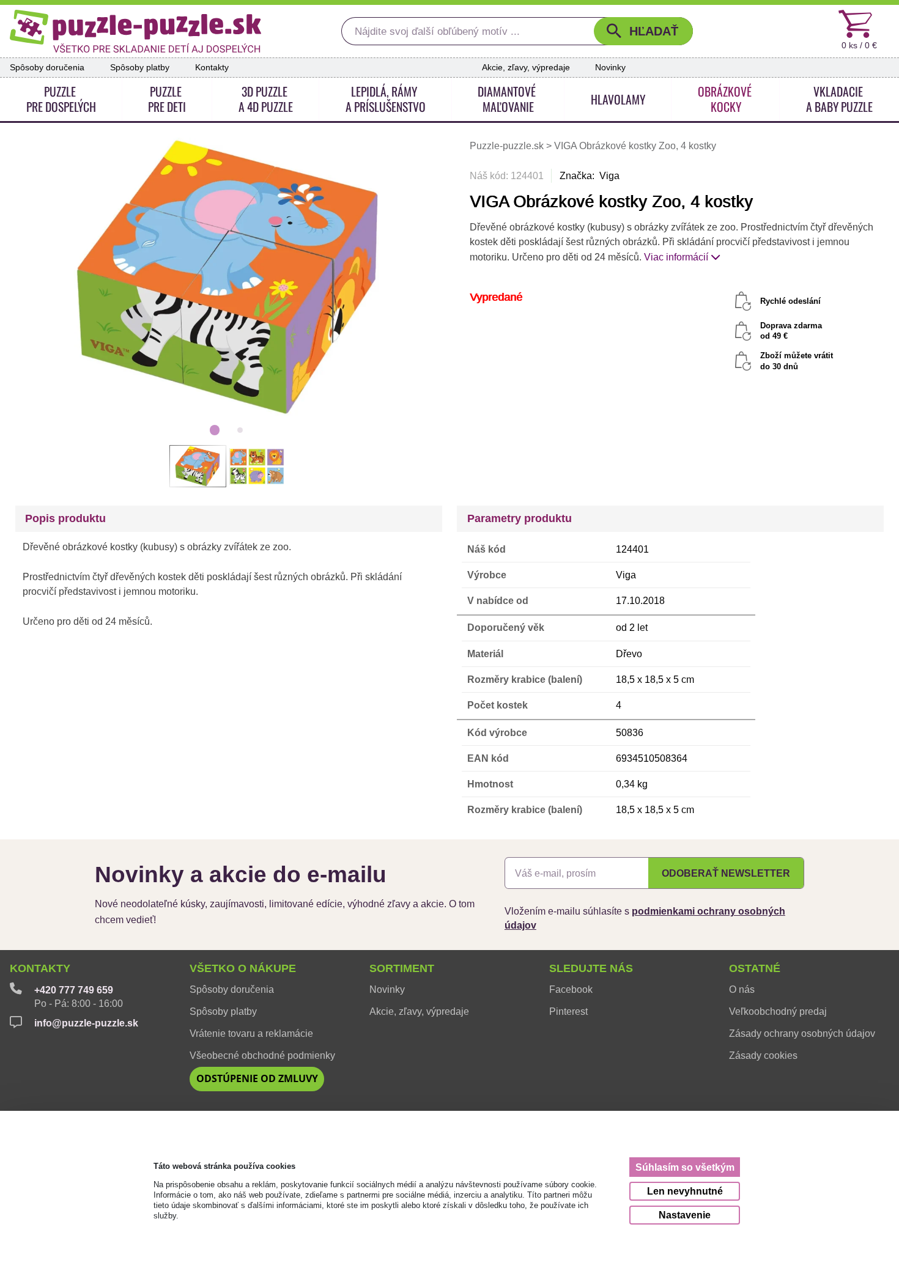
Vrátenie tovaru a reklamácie (251, 1033)
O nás (742, 989)
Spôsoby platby (139, 67)
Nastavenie (685, 1215)
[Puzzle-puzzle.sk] (135, 31)
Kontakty (212, 67)
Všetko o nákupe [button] (243, 968)
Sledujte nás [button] (591, 968)
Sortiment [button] (401, 968)
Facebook (571, 989)
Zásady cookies (763, 1055)
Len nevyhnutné (685, 1191)
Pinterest (568, 1011)
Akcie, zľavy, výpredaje (526, 67)
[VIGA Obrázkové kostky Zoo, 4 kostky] (227, 277)
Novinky (610, 67)
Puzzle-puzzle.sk (508, 146)
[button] (643, 31)
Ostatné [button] (754, 968)
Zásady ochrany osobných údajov (802, 1033)
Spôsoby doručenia (47, 67)
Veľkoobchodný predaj (778, 1011)
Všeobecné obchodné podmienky (262, 1055)
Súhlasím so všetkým (684, 1167)
